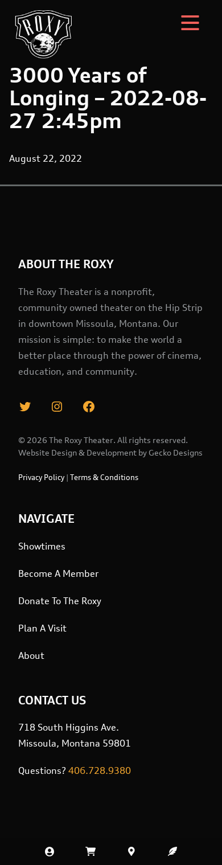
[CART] (90, 851)
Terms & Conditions (104, 477)
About (31, 655)
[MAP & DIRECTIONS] (131, 851)
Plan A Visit (42, 628)
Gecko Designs (176, 452)
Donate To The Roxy (59, 600)
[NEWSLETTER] (172, 851)
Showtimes (41, 546)
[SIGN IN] (49, 851)
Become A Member (58, 573)
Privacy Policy (41, 477)
